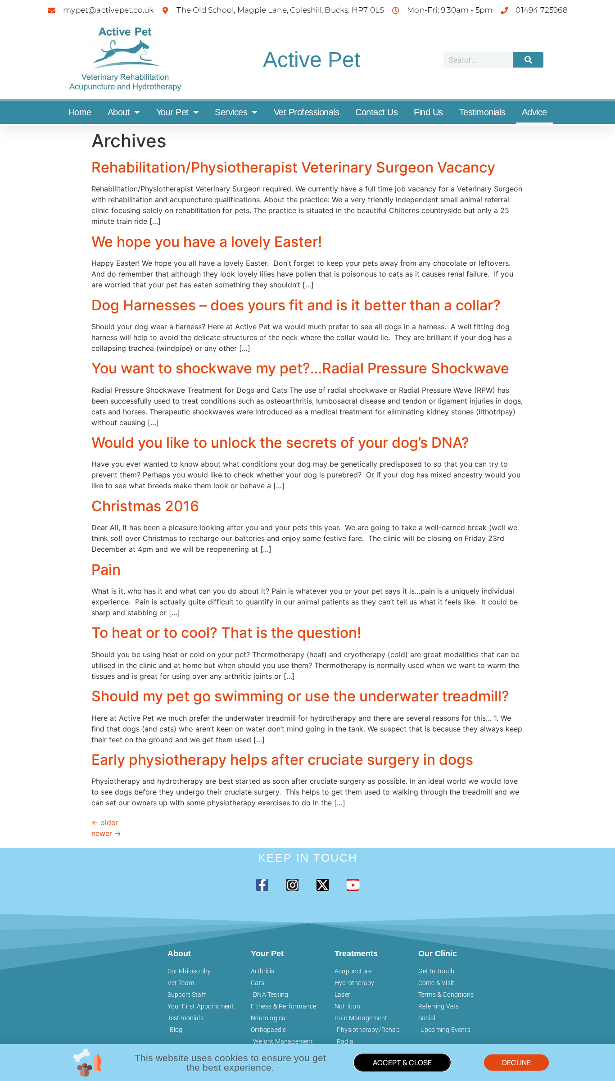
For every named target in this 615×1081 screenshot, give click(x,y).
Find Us (428, 112)
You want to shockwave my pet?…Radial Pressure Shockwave (300, 368)
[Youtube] (353, 885)
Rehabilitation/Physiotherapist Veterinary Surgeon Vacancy (293, 167)
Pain (106, 569)
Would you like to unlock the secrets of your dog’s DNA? (280, 442)
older (104, 822)
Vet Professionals (306, 112)
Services (231, 112)
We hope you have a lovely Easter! (206, 241)
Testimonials (482, 112)
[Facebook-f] (262, 885)
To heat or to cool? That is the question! (226, 632)
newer (106, 833)
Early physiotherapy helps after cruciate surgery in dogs (282, 759)
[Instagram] (292, 885)
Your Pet (172, 112)
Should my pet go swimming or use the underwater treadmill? (300, 696)
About (119, 112)
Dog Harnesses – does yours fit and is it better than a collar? (296, 305)
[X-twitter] (323, 885)
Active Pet (311, 60)
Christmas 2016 (145, 506)
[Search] (528, 60)
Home (79, 112)
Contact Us (376, 112)
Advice (534, 112)
